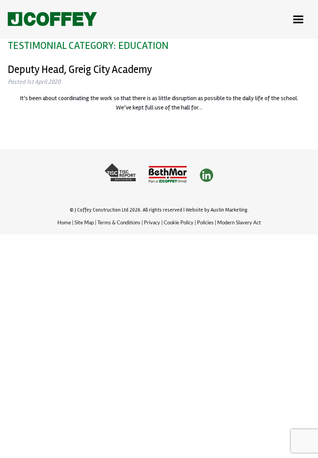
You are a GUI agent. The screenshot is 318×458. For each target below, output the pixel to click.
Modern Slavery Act (239, 223)
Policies (205, 223)
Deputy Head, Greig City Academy (80, 69)
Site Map (84, 223)
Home (64, 223)
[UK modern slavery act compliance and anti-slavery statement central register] (120, 176)
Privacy (152, 223)
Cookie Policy (179, 223)
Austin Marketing (229, 210)
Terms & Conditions (118, 223)
